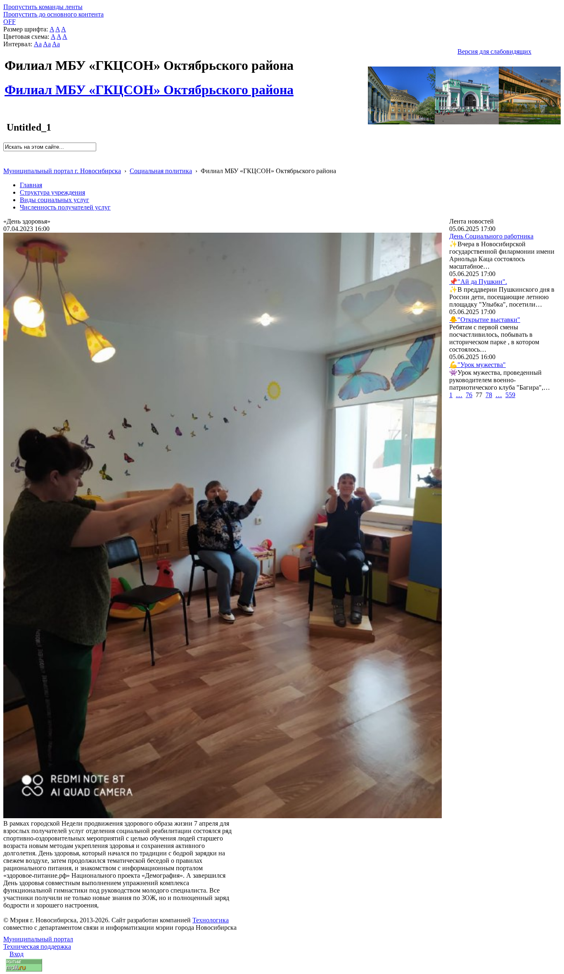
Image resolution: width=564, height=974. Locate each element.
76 (469, 394)
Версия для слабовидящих (494, 51)
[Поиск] (6, 154)
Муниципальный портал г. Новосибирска (62, 170)
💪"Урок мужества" (477, 364)
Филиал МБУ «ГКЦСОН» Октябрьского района (149, 85)
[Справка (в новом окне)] (6, 162)
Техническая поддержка (37, 946)
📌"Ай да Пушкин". (478, 281)
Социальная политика (161, 170)
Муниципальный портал (38, 939)
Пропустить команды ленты (43, 6)
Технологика (210, 920)
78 (489, 394)
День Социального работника (491, 236)
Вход (16, 953)
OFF (9, 21)
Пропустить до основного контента (53, 14)
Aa (38, 44)
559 (510, 394)
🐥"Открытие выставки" (484, 319)
